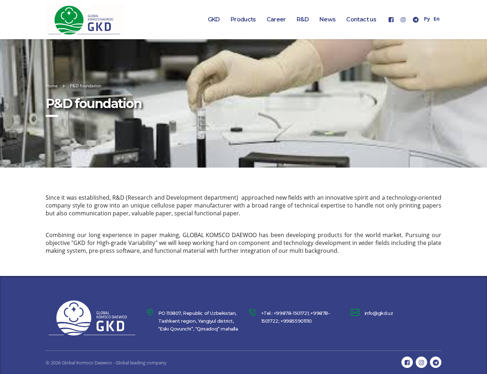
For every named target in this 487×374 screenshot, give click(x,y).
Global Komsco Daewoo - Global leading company (114, 362)
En (437, 18)
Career (276, 19)
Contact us (361, 19)
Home (52, 86)
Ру (427, 18)
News (327, 19)
